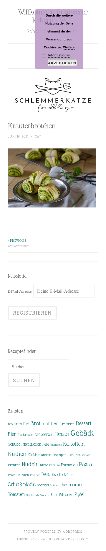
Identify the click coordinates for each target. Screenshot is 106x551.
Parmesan (69, 464)
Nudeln (30, 464)
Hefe (45, 444)
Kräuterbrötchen (18, 243)
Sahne (68, 474)
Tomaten (16, 494)
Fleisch (61, 433)
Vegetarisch (32, 495)
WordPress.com (74, 539)
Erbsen (28, 435)
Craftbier (67, 424)
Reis (45, 474)
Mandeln (44, 455)
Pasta (85, 464)
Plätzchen (22, 475)
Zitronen (66, 494)
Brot (35, 423)
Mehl (71, 455)
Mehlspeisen (82, 455)
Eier (12, 434)
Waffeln (44, 495)
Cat (38, 136)
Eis (19, 435)
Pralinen (35, 475)
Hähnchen (56, 444)
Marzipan (59, 455)
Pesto (11, 475)
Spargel (43, 485)
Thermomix (71, 485)
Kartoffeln (74, 444)
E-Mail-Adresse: (20, 291)
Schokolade (22, 484)
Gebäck (82, 433)
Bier (26, 423)
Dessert (83, 423)
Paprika (54, 465)
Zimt (53, 495)
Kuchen (17, 453)
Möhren (14, 465)
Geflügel (14, 444)
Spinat (54, 485)
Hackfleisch (32, 444)
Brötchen (50, 423)
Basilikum (15, 424)
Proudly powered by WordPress (53, 531)
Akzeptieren (62, 63)
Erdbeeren (43, 434)
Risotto (57, 474)
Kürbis (32, 455)
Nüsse (44, 465)
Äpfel (79, 494)
